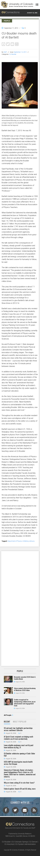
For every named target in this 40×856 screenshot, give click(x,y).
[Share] (17, 44)
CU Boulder (12, 54)
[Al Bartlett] (20, 113)
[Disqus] (20, 579)
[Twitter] (8, 44)
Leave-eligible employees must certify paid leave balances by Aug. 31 (18, 746)
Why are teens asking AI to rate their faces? (19, 782)
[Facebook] (3, 44)
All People (8, 715)
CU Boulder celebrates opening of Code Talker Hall (19, 754)
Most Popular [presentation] (19, 721)
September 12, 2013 (20, 52)
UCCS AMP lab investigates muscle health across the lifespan (18, 762)
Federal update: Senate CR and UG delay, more (19, 788)
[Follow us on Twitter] (15, 811)
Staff (5, 52)
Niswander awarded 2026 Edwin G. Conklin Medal (25, 678)
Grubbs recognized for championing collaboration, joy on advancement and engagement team (24, 702)
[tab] (7, 721)
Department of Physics (15, 541)
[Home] (17, 4)
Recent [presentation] (7, 721)
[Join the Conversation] (6, 811)
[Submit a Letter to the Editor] (24, 811)
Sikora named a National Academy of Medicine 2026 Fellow (25, 689)
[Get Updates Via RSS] (34, 811)
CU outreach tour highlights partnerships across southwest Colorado (18, 729)
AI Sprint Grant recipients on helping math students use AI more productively (18, 737)
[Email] (12, 44)
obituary (32, 541)
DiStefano (26, 541)
